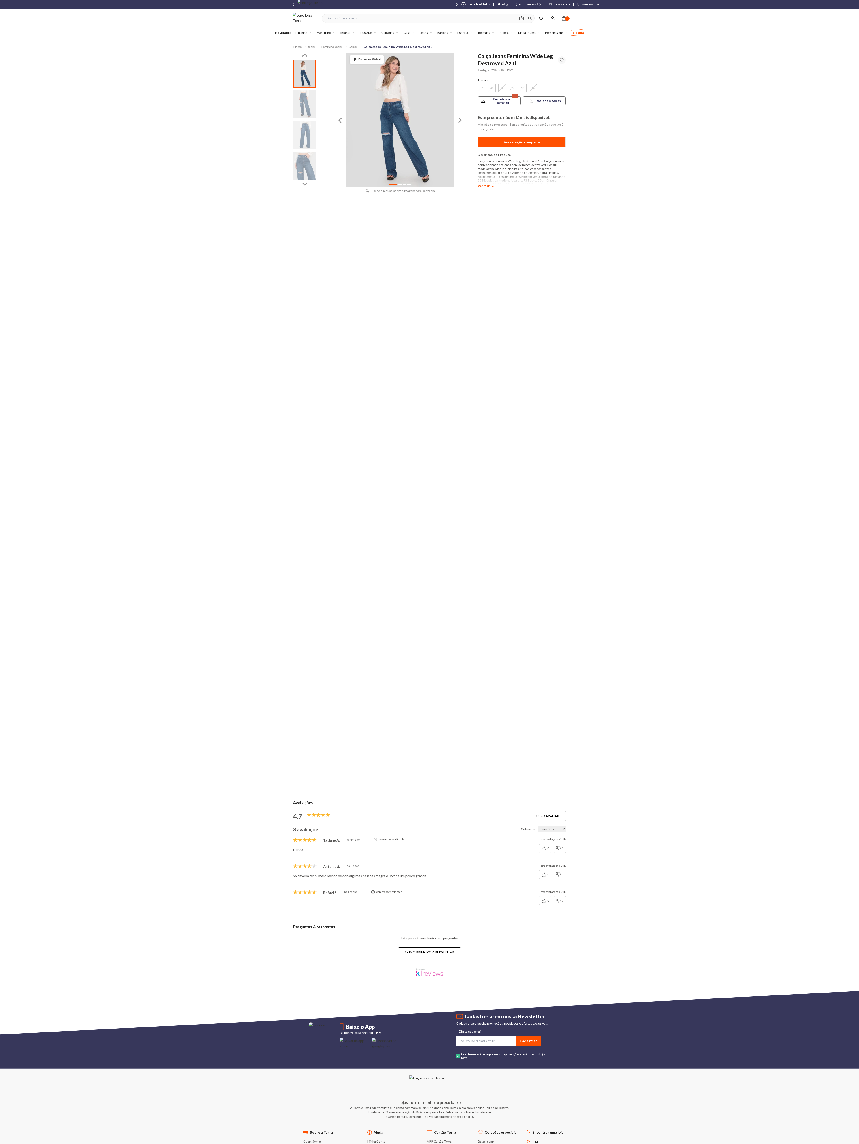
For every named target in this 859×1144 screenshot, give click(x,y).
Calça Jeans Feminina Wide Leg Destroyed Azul (398, 47)
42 (512, 88)
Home (297, 47)
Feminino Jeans (332, 47)
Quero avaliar (546, 816)
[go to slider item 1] (304, 104)
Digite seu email (470, 1031)
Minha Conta (376, 1141)
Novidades (283, 32)
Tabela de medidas (548, 101)
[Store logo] (305, 18)
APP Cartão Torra (439, 1141)
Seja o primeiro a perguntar (429, 952)
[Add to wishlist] (562, 60)
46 (533, 88)
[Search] (530, 18)
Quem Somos (312, 1141)
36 (481, 88)
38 (492, 88)
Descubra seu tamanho (502, 100)
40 (502, 88)
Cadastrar (528, 1041)
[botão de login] (552, 18)
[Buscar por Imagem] (521, 18)
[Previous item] (294, 4)
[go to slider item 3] (304, 166)
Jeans (312, 47)
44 (523, 88)
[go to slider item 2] (304, 135)
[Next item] (457, 4)
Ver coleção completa (522, 142)
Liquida (578, 32)
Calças (353, 47)
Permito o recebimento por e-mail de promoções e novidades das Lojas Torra (503, 1056)
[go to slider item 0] (304, 74)
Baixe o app (486, 1141)
